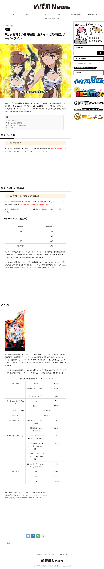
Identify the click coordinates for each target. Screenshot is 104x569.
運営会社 (39, 554)
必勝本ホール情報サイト (52, 18)
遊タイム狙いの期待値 (15, 123)
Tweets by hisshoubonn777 (83, 63)
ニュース (11, 14)
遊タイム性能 (12, 120)
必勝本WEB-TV (92, 14)
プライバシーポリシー (51, 554)
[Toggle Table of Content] (59, 117)
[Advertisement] (35, 169)
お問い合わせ (63, 554)
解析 (27, 14)
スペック (11, 127)
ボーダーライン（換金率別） (17, 125)
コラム (44, 14)
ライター (60, 14)
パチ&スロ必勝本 (76, 14)
